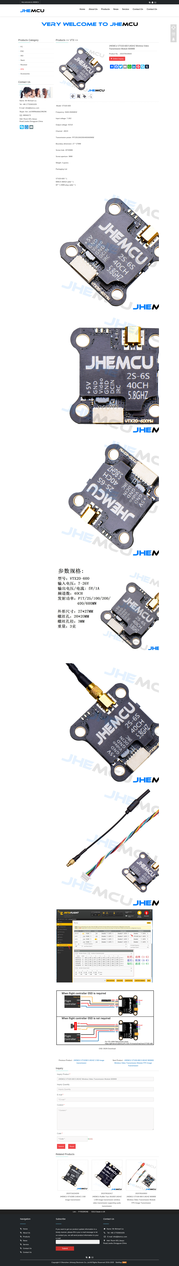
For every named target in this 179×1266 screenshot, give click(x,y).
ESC (22, 51)
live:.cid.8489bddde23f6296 (36, 112)
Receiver (23, 65)
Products (105, 9)
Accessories (25, 74)
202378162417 (107, 1193)
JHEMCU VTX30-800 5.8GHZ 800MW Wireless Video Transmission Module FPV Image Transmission (134, 1063)
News (115, 9)
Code (59, 1133)
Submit (61, 1146)
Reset (72, 1146)
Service (125, 9)
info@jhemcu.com (32, 108)
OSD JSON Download (107, 1049)
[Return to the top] (173, 40)
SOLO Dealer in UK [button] (98, 1212)
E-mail (60, 1095)
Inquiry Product (63, 1074)
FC (21, 47)
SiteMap (118, 1262)
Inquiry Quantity (63, 1084)
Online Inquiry (118, 59)
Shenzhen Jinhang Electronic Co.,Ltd (75, 1262)
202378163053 (141, 1193)
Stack (22, 60)
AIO (21, 56)
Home (82, 9)
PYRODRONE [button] (83, 1212)
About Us (93, 9)
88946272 (27, 115)
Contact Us (138, 9)
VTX (72, 40)
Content (60, 1105)
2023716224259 (72, 1193)
